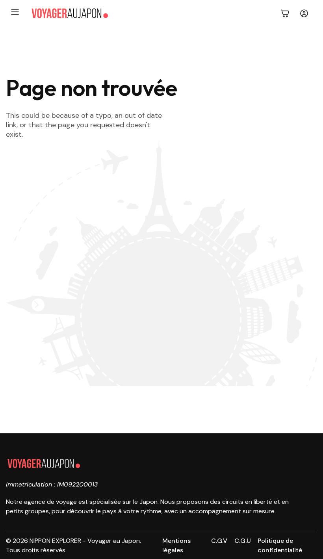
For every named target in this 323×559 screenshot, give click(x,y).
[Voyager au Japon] (69, 13)
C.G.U (242, 541)
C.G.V (219, 541)
